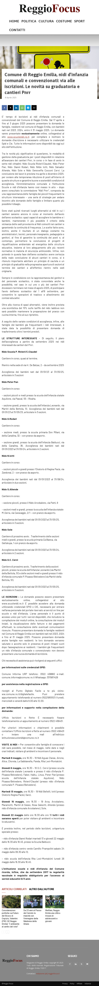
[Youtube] (87, 964)
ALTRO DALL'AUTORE (41, 889)
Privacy (65, 984)
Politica (28, 21)
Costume (64, 21)
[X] (10, 107)
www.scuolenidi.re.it (18, 136)
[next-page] (7, 932)
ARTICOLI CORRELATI (14, 889)
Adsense (88, 984)
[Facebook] (4, 107)
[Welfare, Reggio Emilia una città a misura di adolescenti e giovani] (54, 901)
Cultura (46, 21)
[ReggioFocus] (49, 8)
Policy (72, 984)
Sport (79, 21)
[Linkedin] (16, 107)
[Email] (34, 107)
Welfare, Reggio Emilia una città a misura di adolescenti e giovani (52, 915)
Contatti (17, 30)
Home (14, 21)
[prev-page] (3, 932)
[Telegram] (28, 107)
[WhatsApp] (22, 107)
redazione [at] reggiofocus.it (48, 973)
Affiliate (79, 984)
